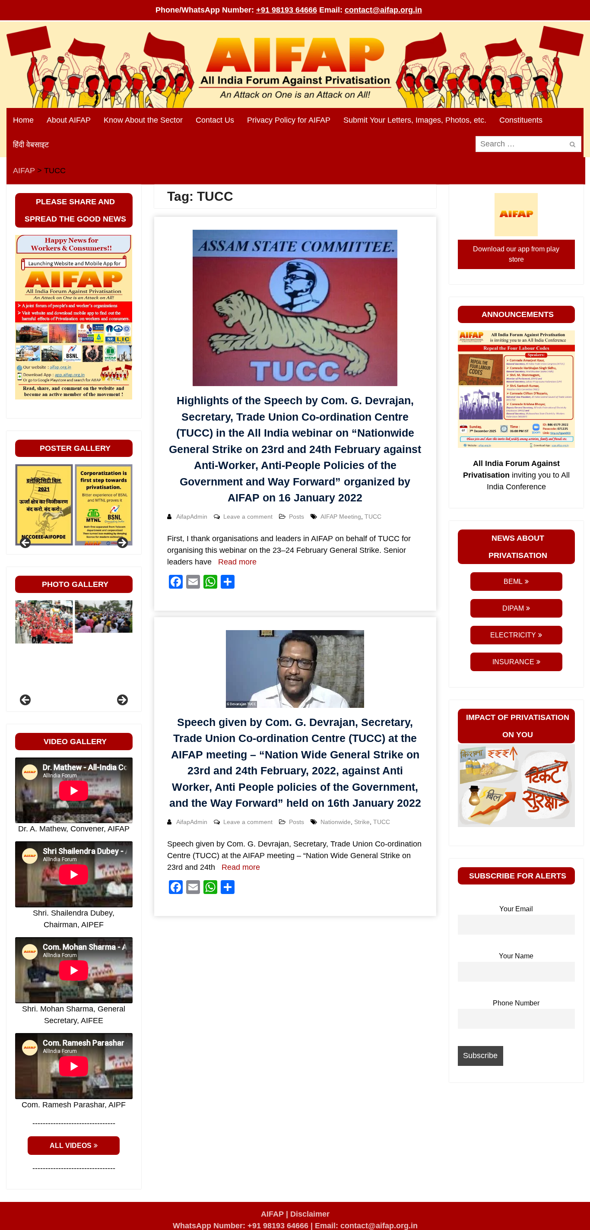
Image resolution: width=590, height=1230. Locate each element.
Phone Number (516, 1003)
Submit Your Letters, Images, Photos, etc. (414, 120)
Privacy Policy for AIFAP (288, 120)
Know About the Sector (143, 120)
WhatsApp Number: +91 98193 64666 (240, 1225)
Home (23, 120)
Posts (296, 516)
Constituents (520, 120)
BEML (513, 581)
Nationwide (335, 821)
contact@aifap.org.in (383, 10)
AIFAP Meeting (340, 516)
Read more (237, 562)
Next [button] (121, 543)
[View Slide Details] (44, 505)
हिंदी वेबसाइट (31, 144)
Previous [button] (25, 543)
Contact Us (215, 120)
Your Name (516, 956)
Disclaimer (310, 1214)
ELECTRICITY (513, 635)
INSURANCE (513, 662)
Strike (362, 821)
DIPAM (513, 608)
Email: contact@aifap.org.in (366, 1225)
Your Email (516, 909)
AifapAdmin (191, 516)
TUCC (373, 516)
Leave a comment (248, 516)
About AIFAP (69, 120)
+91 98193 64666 (286, 10)
